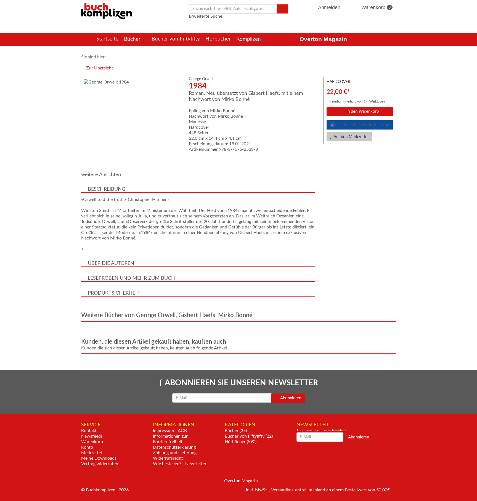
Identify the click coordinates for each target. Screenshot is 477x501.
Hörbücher (218, 39)
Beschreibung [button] (106, 189)
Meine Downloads (98, 458)
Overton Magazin (323, 39)
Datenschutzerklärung (174, 447)
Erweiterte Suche (205, 16)
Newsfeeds (92, 436)
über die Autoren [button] (111, 263)
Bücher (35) (236, 431)
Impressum (163, 431)
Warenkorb (375, 7)
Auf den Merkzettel (351, 137)
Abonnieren (290, 398)
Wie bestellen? (167, 464)
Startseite (107, 39)
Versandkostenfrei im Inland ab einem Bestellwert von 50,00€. (332, 490)
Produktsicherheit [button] (114, 293)
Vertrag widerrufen (99, 464)
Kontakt (89, 431)
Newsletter (195, 464)
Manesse (197, 122)
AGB (182, 431)
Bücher (133, 39)
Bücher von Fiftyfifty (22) (249, 436)
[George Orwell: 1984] (132, 82)
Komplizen (249, 39)
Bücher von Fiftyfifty (176, 39)
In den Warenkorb (362, 111)
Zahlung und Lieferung (175, 453)
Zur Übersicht (99, 68)
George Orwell (201, 79)
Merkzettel (91, 453)
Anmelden (329, 7)
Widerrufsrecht (168, 458)
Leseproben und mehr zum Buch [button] (131, 278)
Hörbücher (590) (240, 442)
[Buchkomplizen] (106, 11)
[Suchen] (282, 9)
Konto (87, 447)
